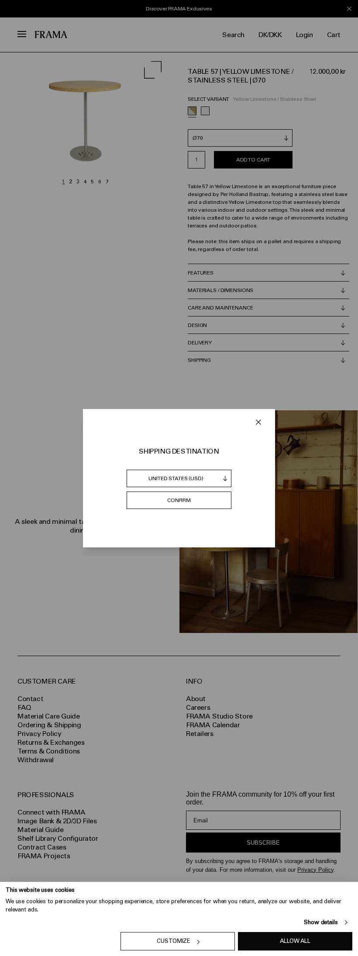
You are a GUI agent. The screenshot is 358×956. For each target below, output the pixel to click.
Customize (173, 941)
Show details (320, 922)
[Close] (258, 422)
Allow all (295, 941)
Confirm (179, 500)
